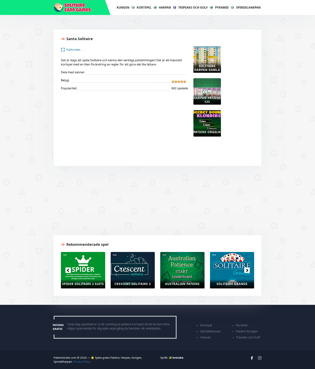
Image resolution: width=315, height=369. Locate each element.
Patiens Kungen (247, 331)
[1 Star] (173, 81)
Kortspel (144, 7)
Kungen (123, 7)
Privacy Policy (82, 361)
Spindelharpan (248, 7)
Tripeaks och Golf (193, 7)
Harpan (165, 7)
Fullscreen (73, 50)
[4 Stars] (181, 81)
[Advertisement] (241, 101)
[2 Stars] (175, 81)
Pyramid (222, 7)
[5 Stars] (184, 81)
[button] (68, 270)
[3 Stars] (178, 81)
